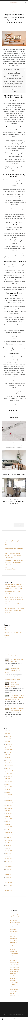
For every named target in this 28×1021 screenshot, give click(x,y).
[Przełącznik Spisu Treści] (22, 70)
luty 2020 (7, 888)
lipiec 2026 (7, 731)
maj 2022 (7, 816)
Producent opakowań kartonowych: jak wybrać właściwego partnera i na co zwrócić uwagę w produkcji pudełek (14, 586)
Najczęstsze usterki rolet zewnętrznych (14, 76)
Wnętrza (14, 11)
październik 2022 (9, 802)
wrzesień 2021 (8, 837)
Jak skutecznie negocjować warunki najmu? (14, 474)
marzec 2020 (8, 885)
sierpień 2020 (8, 872)
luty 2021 (7, 856)
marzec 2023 (8, 789)
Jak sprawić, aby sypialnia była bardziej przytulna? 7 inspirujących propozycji (14, 982)
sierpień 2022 (8, 808)
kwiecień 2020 (8, 882)
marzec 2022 (8, 821)
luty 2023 (7, 792)
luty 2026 (7, 741)
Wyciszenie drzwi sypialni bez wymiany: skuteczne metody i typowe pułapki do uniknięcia (14, 610)
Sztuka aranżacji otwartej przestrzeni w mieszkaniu (14, 931)
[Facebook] (9, 410)
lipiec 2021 (7, 842)
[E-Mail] (18, 410)
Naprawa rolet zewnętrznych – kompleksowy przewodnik (14, 73)
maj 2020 (7, 880)
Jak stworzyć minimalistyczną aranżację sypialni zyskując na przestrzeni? (14, 953)
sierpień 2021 (8, 840)
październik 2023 (9, 771)
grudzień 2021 (8, 829)
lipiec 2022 (7, 810)
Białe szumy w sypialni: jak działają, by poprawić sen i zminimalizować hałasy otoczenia (14, 599)
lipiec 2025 (7, 755)
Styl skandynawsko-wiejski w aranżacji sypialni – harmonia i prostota (14, 684)
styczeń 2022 (8, 826)
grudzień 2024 (8, 760)
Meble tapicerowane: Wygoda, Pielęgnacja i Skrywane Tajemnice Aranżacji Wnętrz (13, 555)
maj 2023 (7, 784)
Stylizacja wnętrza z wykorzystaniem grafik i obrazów (13, 670)
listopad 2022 (8, 800)
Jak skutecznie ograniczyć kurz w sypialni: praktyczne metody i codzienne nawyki (13, 593)
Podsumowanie (14, 89)
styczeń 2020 (8, 890)
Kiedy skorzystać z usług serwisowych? (14, 81)
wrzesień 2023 (8, 773)
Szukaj (5, 522)
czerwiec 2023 (8, 781)
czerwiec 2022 (8, 813)
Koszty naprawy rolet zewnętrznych (14, 83)
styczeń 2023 (8, 794)
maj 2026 (7, 733)
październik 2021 (9, 834)
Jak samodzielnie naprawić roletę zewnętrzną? (14, 79)
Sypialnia (7, 629)
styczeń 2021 (8, 858)
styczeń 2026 (8, 744)
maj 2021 (7, 848)
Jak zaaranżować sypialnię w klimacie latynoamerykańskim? (15, 962)
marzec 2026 (8, 739)
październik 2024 (9, 765)
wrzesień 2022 (8, 805)
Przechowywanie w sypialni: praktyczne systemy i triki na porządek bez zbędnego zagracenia (15, 971)
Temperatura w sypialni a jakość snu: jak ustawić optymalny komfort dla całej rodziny (14, 562)
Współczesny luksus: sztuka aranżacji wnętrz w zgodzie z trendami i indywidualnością (14, 697)
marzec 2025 (8, 757)
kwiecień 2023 (8, 787)
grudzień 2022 (8, 797)
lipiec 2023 (7, 779)
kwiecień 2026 (8, 736)
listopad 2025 (8, 749)
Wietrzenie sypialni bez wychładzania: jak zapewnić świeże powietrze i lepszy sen (14, 542)
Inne (6, 627)
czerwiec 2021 (8, 845)
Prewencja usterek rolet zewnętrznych (14, 84)
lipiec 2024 (7, 768)
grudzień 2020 (8, 861)
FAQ (15, 91)
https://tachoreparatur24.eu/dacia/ (13, 679)
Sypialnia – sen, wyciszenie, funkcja (13, 632)
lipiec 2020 (7, 874)
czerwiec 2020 (8, 877)
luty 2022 (7, 824)
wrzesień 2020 (8, 869)
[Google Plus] (16, 410)
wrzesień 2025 (8, 752)
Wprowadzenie (15, 75)
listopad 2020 (8, 864)
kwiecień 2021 (8, 850)
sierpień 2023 (8, 776)
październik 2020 (9, 866)
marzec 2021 (8, 853)
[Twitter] (11, 410)
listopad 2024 (8, 763)
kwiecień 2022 (8, 818)
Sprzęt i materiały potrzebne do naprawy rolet (14, 87)
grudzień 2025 (8, 747)
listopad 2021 (8, 832)
